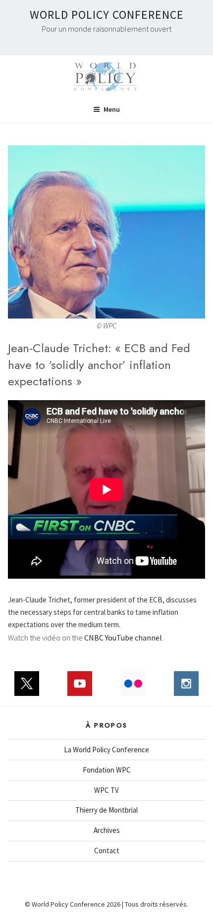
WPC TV (106, 790)
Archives (107, 830)
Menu (112, 109)
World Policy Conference (107, 14)
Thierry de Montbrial (106, 810)
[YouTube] (80, 688)
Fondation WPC (107, 770)
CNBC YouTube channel (123, 637)
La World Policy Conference (106, 749)
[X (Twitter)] (26, 688)
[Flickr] (133, 688)
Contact (106, 850)
